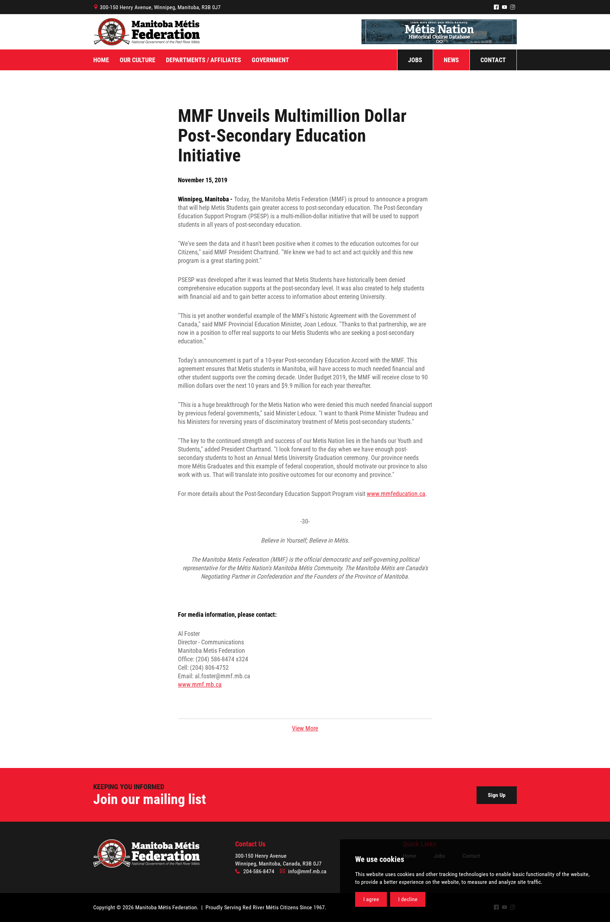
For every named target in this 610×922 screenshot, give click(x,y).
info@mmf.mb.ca (307, 871)
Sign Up (497, 795)
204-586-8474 (258, 871)
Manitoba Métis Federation (146, 32)
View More (305, 728)
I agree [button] (371, 899)
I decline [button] (408, 899)
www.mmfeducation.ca (396, 493)
